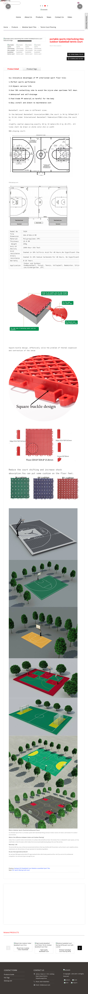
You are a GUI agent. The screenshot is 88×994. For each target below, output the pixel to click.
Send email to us (77, 54)
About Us (28, 17)
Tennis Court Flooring (48, 27)
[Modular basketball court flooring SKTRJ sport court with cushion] (65, 947)
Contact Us (59, 17)
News (49, 17)
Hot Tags (7, 978)
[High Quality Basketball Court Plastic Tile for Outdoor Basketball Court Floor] (44, 947)
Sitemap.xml (8, 981)
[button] (40, 5)
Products (39, 17)
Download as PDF (76, 59)
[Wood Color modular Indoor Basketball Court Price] (23, 947)
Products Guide (9, 974)
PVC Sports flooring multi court (21, 870)
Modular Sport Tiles (29, 27)
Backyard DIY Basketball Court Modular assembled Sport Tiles (32, 868)
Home (18, 17)
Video (70, 17)
